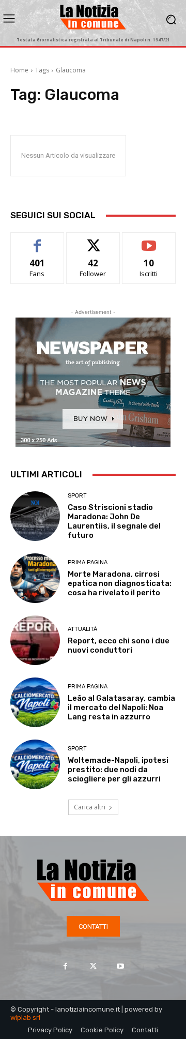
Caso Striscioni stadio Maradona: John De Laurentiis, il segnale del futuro (114, 521)
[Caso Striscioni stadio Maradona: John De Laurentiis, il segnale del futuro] (35, 516)
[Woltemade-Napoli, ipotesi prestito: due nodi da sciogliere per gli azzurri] (35, 764)
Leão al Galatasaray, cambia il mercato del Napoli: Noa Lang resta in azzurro (121, 707)
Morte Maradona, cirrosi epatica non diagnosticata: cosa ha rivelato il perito (120, 583)
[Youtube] (121, 966)
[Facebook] (65, 966)
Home (19, 70)
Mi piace (37, 240)
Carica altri (89, 807)
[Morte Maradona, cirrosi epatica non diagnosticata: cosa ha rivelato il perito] (35, 578)
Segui (93, 240)
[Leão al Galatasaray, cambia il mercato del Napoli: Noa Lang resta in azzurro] (35, 702)
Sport (77, 496)
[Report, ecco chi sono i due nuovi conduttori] (35, 640)
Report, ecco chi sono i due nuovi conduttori (118, 645)
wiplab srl (25, 1017)
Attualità (82, 629)
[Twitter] (93, 966)
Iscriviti (149, 240)
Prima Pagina (87, 562)
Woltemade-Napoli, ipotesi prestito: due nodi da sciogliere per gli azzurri (118, 770)
